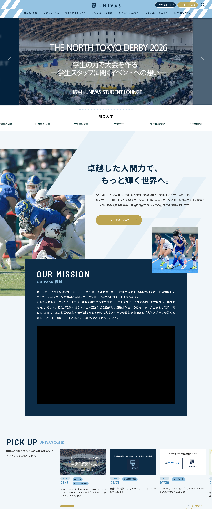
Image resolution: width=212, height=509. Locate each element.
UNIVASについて (119, 220)
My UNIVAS (189, 5)
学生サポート (165, 5)
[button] (203, 62)
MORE (198, 506)
